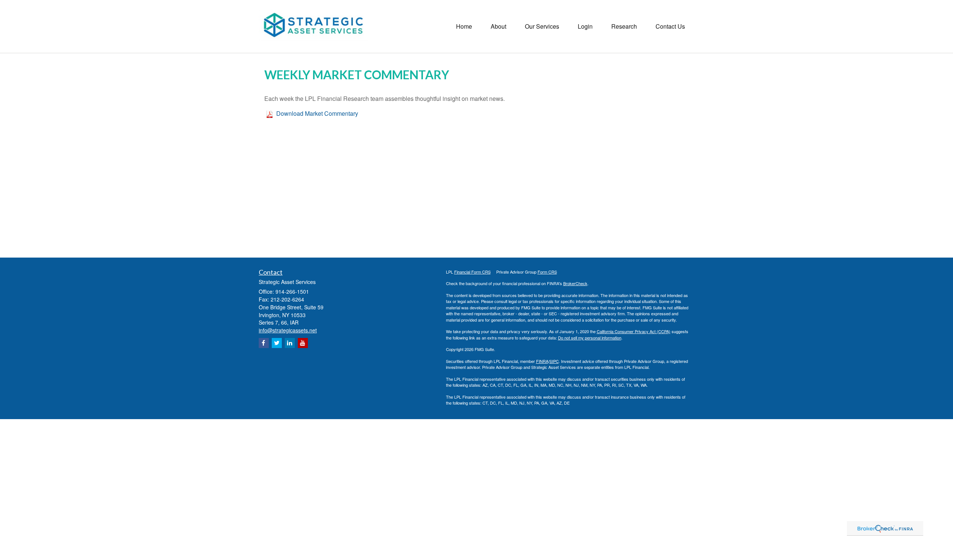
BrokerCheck (575, 283)
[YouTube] (303, 343)
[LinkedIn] (290, 343)
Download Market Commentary (317, 113)
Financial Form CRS (472, 272)
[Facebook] (264, 343)
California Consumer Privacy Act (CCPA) (633, 331)
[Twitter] (277, 343)
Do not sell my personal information (589, 338)
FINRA (542, 361)
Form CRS (547, 272)
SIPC (554, 361)
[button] (498, 26)
